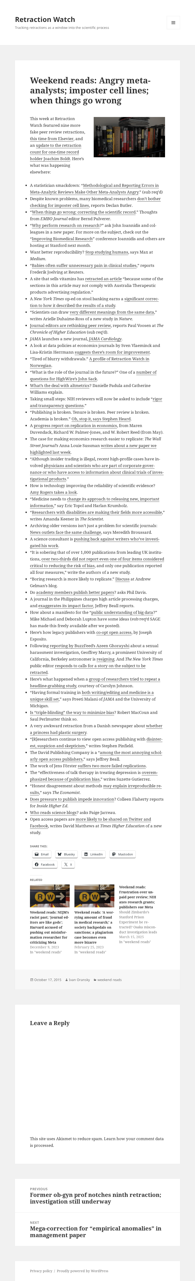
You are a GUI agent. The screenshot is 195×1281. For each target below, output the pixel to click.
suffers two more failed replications (112, 765)
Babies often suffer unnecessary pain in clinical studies (84, 265)
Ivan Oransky (79, 979)
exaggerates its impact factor (65, 605)
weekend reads (110, 979)
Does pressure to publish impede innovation (72, 799)
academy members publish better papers (75, 592)
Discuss (122, 579)
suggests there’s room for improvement (112, 352)
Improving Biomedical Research (62, 238)
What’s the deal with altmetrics (59, 385)
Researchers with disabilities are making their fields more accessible (97, 512)
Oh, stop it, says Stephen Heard (101, 419)
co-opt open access (114, 632)
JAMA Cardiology (105, 338)
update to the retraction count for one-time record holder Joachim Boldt (55, 151)
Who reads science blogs (53, 812)
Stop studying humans (106, 252)
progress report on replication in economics (75, 425)
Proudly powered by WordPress (82, 1271)
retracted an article (103, 278)
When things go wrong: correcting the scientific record (84, 212)
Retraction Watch (45, 19)
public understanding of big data (122, 612)
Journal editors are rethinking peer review (70, 325)
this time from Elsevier (51, 138)
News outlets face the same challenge (65, 532)
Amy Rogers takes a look (53, 492)
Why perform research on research (66, 225)
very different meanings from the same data (112, 312)
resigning (105, 659)
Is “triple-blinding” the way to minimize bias (72, 712)
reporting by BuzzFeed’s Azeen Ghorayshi (89, 645)
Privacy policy (41, 1271)
